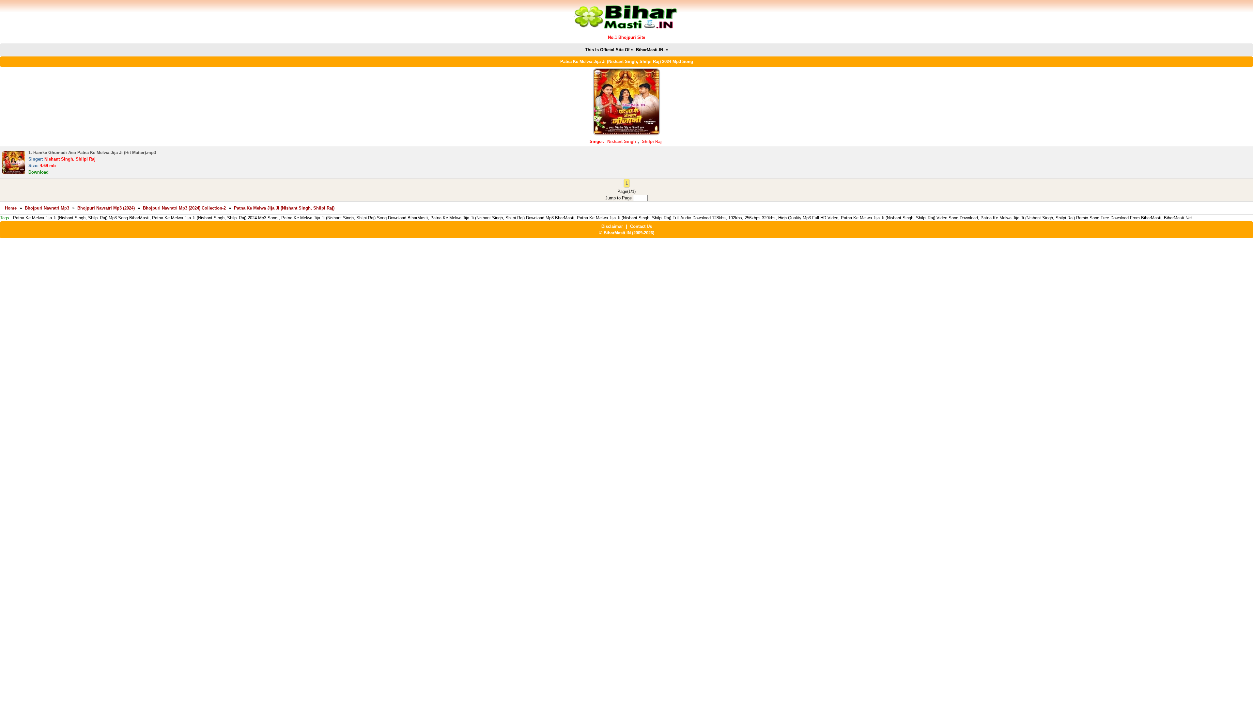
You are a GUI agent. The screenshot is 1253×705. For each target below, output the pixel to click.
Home (11, 208)
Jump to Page (619, 198)
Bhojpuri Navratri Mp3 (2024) (106, 208)
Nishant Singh (621, 141)
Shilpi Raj (652, 141)
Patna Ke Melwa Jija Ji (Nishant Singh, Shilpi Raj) (284, 208)
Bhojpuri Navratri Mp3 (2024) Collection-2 (184, 208)
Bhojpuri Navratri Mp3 (47, 208)
